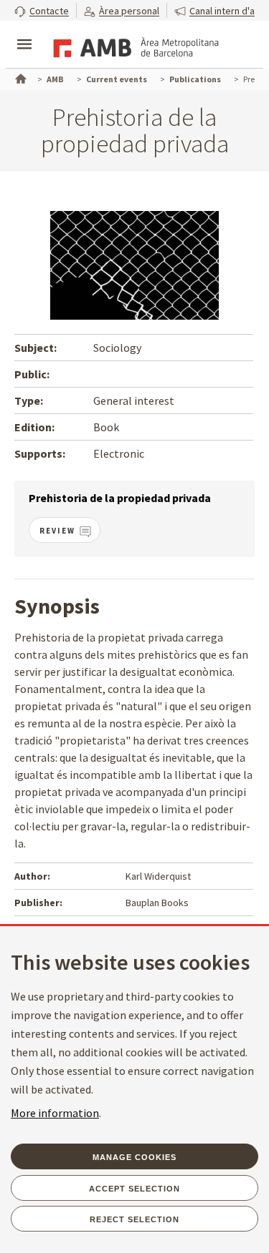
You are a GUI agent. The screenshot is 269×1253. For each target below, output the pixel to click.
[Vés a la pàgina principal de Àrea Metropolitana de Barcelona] (133, 46)
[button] (41, 10)
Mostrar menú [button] (24, 32)
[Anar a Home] (19, 77)
